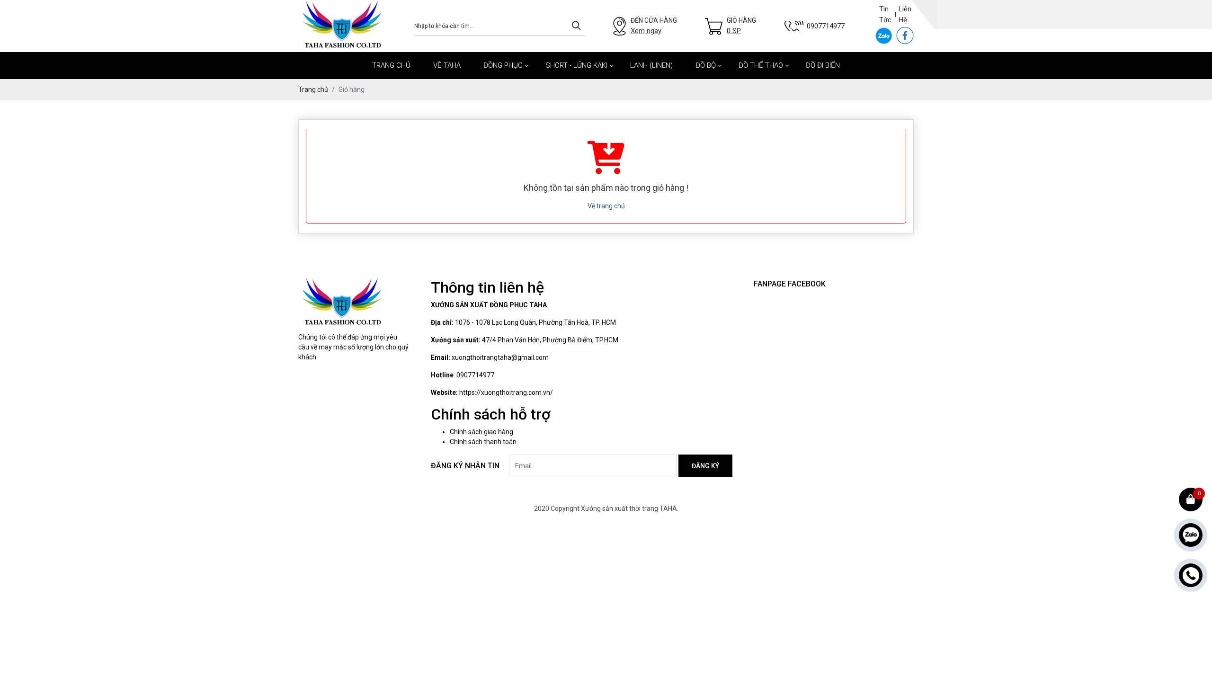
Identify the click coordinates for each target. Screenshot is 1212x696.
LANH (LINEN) (651, 65)
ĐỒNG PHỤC (503, 65)
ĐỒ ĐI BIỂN (823, 65)
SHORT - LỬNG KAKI (576, 65)
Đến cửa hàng (654, 26)
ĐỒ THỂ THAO (761, 65)
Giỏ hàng (741, 26)
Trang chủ (391, 65)
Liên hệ (905, 14)
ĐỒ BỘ (705, 65)
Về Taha (447, 65)
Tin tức (885, 14)
